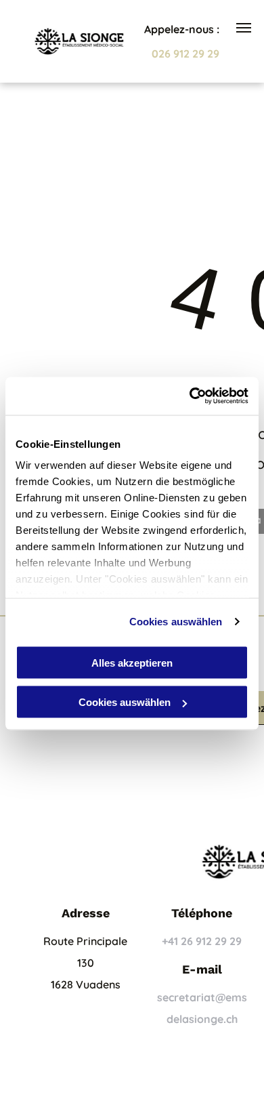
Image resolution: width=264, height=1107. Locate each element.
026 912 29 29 (185, 53)
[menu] (243, 27)
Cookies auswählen (176, 621)
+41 (170, 941)
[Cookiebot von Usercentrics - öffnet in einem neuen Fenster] (189, 396)
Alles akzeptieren (132, 662)
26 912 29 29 (211, 941)
